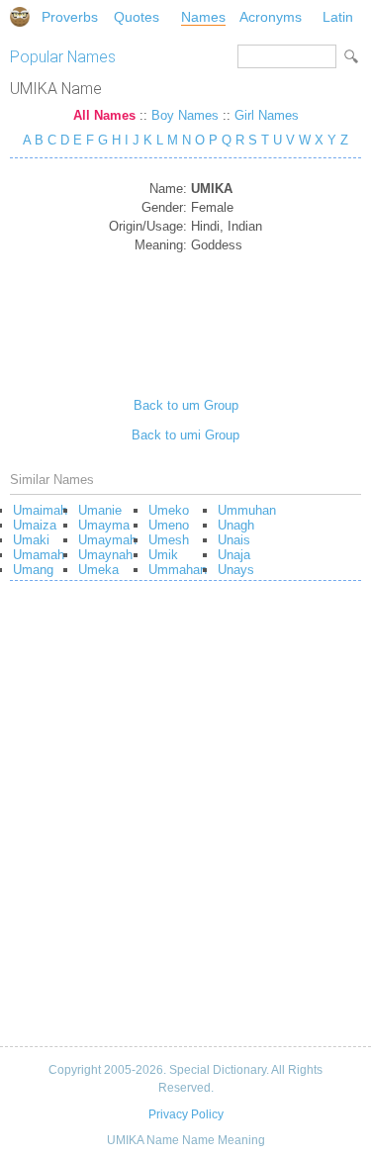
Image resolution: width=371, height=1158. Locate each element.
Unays (236, 569)
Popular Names (63, 57)
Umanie (100, 510)
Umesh (168, 539)
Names (203, 17)
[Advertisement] (185, 318)
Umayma (104, 525)
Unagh (236, 525)
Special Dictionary (20, 17)
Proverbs (70, 17)
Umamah (38, 554)
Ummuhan (247, 510)
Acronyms (270, 17)
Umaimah (40, 510)
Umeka (98, 569)
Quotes (136, 17)
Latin (338, 17)
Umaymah (107, 539)
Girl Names (266, 115)
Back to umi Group (185, 435)
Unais (234, 539)
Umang (33, 569)
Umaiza (34, 525)
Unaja (234, 554)
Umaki (31, 539)
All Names (104, 115)
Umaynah (105, 554)
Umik (163, 554)
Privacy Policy (186, 1114)
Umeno (168, 525)
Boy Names (185, 115)
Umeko (168, 510)
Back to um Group (186, 405)
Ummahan (177, 569)
